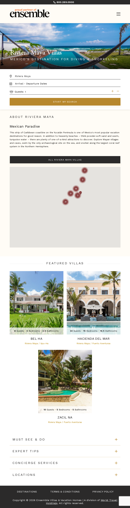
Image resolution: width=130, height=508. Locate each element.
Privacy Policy (103, 491)
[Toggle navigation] (118, 14)
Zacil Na (65, 417)
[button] (65, 202)
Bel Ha (36, 339)
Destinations (27, 491)
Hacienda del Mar (94, 339)
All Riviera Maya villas (65, 159)
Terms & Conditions (65, 491)
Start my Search (65, 101)
